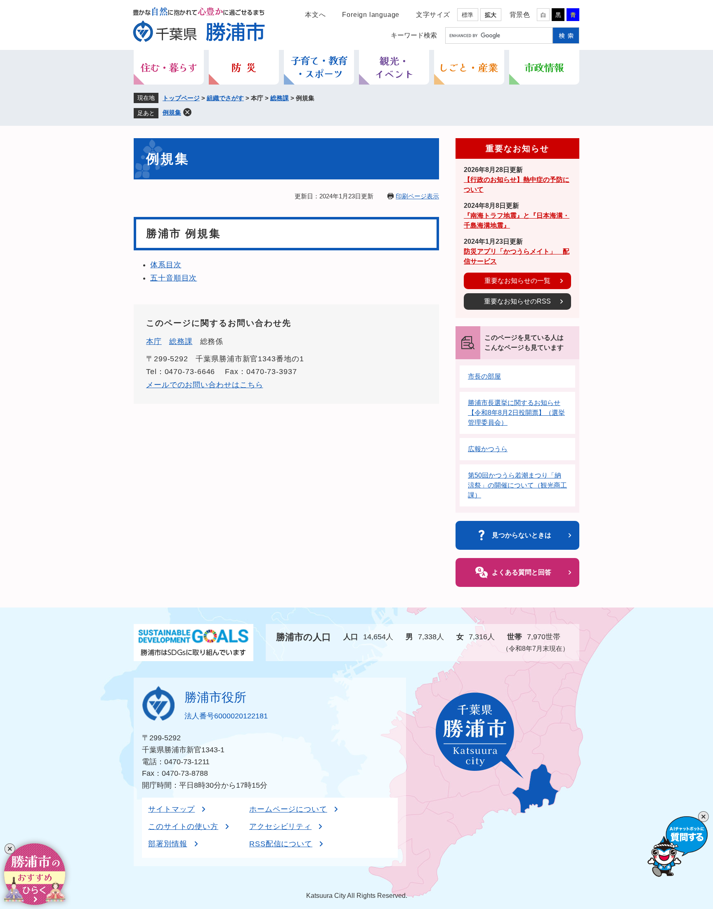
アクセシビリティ (280, 826)
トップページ (181, 97)
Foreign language (370, 14)
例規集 (172, 112)
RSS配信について (280, 844)
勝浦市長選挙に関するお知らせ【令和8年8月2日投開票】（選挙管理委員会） (516, 412)
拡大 (490, 15)
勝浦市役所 (215, 697)
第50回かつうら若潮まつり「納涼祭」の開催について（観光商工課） (517, 485)
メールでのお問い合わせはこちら (204, 385)
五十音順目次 (173, 278)
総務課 (279, 97)
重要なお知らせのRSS (517, 301)
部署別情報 (167, 844)
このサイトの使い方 (183, 826)
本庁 (154, 341)
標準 (467, 15)
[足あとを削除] (187, 112)
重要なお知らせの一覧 (517, 280)
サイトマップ (171, 809)
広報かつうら (488, 448)
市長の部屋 (484, 376)
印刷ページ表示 (417, 196)
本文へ (315, 14)
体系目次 (166, 265)
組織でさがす (225, 97)
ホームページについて (288, 809)
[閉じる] (9, 849)
